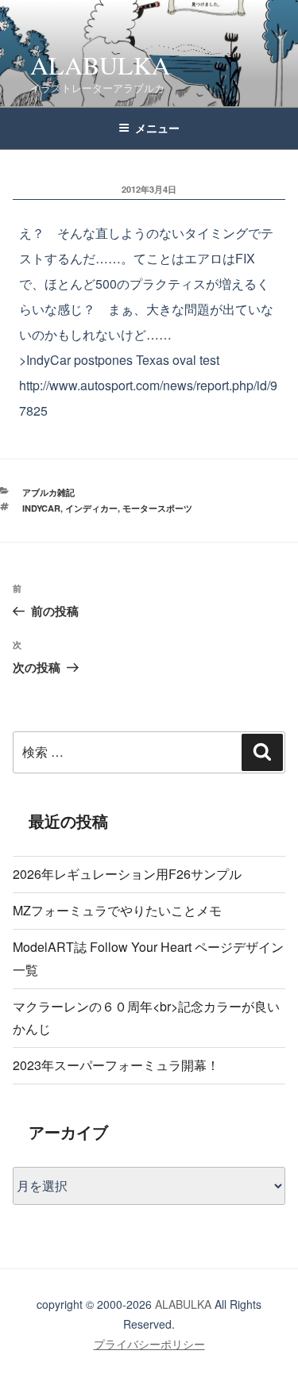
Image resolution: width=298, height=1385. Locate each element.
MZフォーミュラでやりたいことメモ (117, 910)
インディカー (91, 508)
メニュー (157, 128)
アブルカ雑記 (48, 492)
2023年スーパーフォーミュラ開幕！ (116, 1065)
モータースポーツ (157, 508)
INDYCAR (41, 508)
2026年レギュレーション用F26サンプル (127, 874)
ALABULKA (100, 65)
